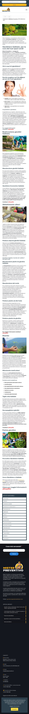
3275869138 (5, 681)
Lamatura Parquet (7, 525)
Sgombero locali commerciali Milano (12, 618)
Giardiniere (6, 538)
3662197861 (11, 129)
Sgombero (6, 530)
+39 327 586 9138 (6, 686)
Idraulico (5, 517)
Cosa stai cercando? (14, 546)
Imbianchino (6, 520)
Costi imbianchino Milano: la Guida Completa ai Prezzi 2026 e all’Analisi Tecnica (14, 612)
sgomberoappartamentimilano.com (15, 599)
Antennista (6, 498)
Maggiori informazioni (14, 706)
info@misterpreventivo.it (8, 671)
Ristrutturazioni (7, 528)
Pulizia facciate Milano (9, 615)
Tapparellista (6, 533)
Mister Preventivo (14, 19)
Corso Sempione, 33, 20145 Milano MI (11, 665)
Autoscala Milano (8, 621)
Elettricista (6, 512)
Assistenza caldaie (8, 504)
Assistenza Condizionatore (9, 506)
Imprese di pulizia (7, 522)
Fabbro (5, 514)
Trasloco (5, 536)
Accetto (14, 709)
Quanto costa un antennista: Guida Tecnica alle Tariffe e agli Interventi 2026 (14, 607)
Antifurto (5, 501)
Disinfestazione (7, 509)
